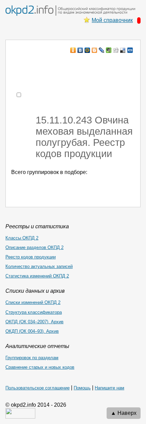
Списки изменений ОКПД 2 (32, 302)
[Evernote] (108, 50)
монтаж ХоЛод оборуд (73, 63)
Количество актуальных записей (39, 266)
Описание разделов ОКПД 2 (34, 247)
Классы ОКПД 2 (21, 237)
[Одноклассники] (73, 50)
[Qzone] (130, 50)
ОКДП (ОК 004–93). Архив (32, 331)
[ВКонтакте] (80, 50)
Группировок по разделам (31, 357)
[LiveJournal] (101, 50)
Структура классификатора (33, 312)
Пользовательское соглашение (37, 387)
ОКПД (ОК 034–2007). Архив (34, 321)
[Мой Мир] (87, 50)
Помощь (82, 387)
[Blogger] (94, 50)
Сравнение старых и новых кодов (39, 367)
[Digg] (116, 50)
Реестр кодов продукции (30, 256)
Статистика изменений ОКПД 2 (37, 275)
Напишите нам (109, 387)
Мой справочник (112, 20)
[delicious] (123, 50)
